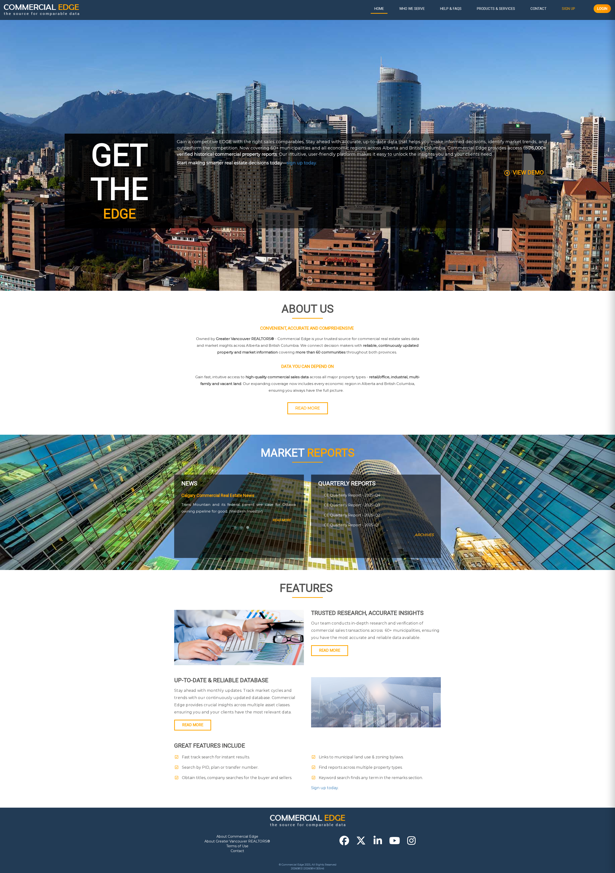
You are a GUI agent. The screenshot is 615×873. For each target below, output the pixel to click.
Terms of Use (237, 846)
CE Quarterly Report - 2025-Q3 (351, 505)
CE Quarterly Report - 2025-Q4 (351, 495)
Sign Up (568, 8)
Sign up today (324, 788)
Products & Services (496, 8)
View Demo (527, 172)
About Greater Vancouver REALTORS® (237, 841)
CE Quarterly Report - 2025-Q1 (351, 525)
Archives (424, 534)
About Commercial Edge (237, 836)
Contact (538, 8)
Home (379, 8)
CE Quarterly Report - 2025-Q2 (351, 515)
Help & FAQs (450, 8)
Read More (307, 408)
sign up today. (302, 163)
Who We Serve (412, 8)
